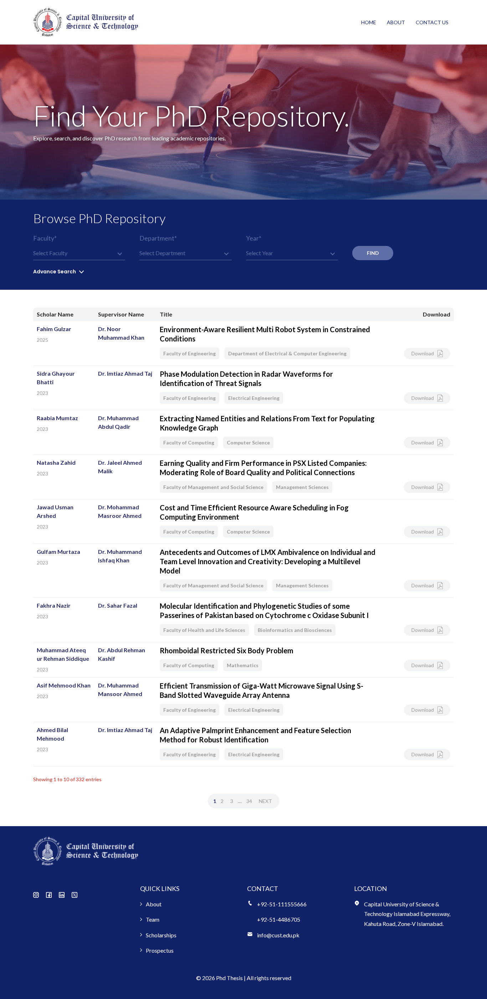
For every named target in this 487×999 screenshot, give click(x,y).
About (396, 22)
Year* (253, 238)
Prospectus (160, 950)
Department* (158, 238)
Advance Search (54, 271)
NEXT (265, 801)
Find (373, 253)
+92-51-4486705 (278, 919)
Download (422, 353)
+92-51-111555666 (282, 904)
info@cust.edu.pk (278, 935)
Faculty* (45, 238)
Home (368, 22)
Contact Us (432, 22)
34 (249, 801)
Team (152, 919)
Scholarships (161, 935)
